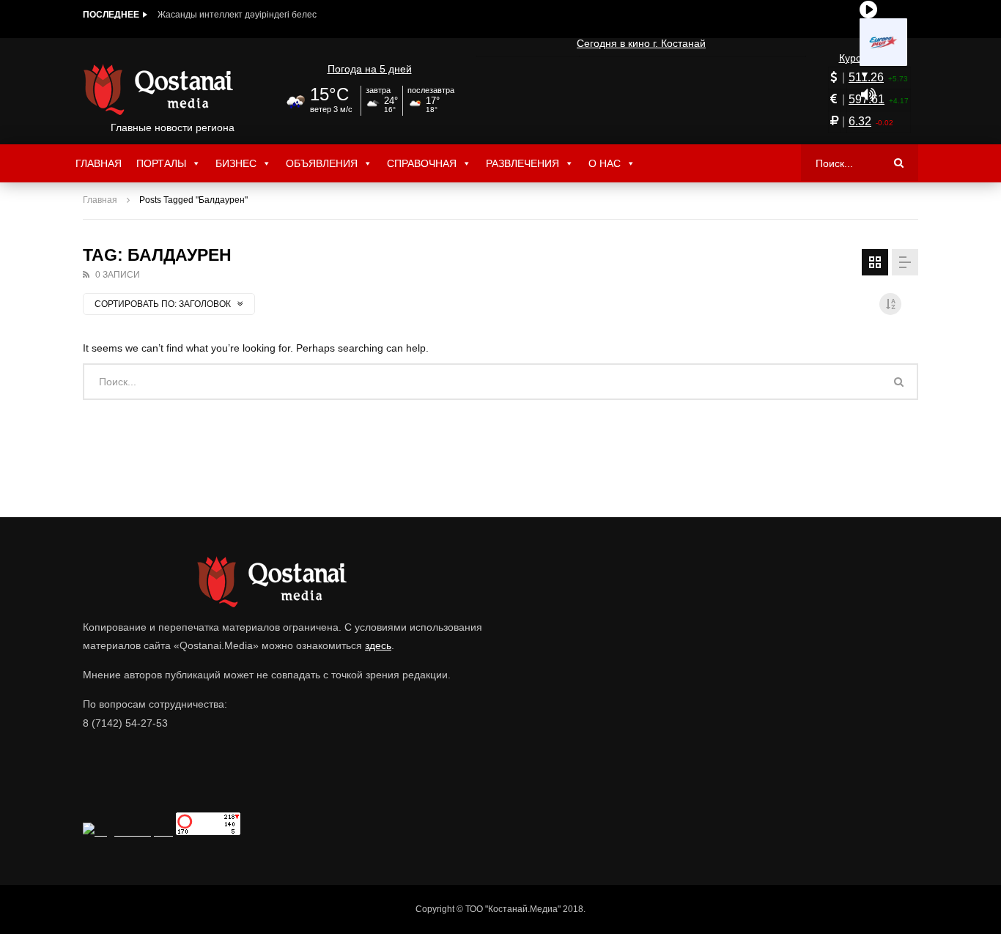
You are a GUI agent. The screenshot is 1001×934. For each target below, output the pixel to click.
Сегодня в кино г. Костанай (641, 43)
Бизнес (235, 163)
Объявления (322, 163)
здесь (378, 645)
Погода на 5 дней (370, 69)
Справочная (422, 163)
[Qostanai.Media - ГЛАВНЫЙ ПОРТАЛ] (172, 89)
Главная (98, 163)
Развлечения (522, 163)
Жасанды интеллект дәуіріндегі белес (237, 15)
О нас (604, 163)
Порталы (161, 163)
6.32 (860, 121)
